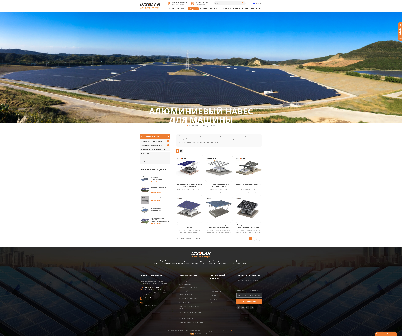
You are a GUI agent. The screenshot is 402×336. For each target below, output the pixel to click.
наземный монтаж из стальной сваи (158, 189)
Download (238, 9)
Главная (170, 9)
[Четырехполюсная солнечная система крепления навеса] (248, 209)
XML (211, 303)
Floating (143, 162)
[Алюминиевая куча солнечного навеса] (189, 209)
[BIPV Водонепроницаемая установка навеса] (219, 168)
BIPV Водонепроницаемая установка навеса (219, 185)
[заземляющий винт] (145, 200)
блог (232, 331)
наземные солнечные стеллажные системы (190, 307)
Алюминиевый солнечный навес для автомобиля (189, 185)
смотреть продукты (190, 174)
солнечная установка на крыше (189, 281)
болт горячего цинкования (188, 298)
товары (212, 288)
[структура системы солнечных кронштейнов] (145, 221)
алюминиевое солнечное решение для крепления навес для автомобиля (219, 226)
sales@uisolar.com (202, 4)
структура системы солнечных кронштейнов (160, 220)
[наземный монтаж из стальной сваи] (145, 190)
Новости (213, 9)
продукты (193, 9)
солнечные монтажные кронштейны (191, 322)
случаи (203, 9)
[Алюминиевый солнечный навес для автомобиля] (189, 168)
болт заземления (184, 302)
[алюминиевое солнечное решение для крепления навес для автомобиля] (219, 209)
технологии (225, 9)
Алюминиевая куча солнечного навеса (189, 226)
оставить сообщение (387, 334)
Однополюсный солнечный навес (248, 184)
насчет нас (182, 9)
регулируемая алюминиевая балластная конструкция (160, 209)
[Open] (400, 31)
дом (211, 284)
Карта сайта (213, 299)
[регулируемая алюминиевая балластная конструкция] (145, 210)
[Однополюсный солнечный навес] (248, 168)
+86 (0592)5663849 (178, 4)
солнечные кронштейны (187, 318)
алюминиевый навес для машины (203, 126)
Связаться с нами (253, 9)
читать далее (155, 182)
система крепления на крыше (151, 145)
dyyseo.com (226, 331)
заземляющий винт (158, 198)
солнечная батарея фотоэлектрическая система (188, 286)
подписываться (249, 301)
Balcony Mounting (147, 154)
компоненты (145, 158)
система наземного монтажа (151, 141)
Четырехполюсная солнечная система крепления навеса (248, 226)
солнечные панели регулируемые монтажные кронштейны (190, 313)
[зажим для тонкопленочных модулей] (145, 179)
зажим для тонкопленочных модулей (157, 178)
